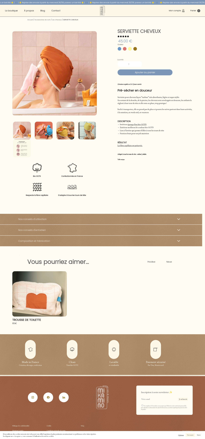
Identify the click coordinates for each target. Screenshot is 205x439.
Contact (55, 10)
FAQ (82, 426)
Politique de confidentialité (20, 426)
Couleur (120, 44)
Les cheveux (57, 20)
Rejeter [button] (199, 435)
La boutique (11, 10)
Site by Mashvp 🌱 (187, 431)
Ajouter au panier (145, 72)
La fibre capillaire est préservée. (130, 145)
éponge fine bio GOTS (137, 124)
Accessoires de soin (42, 20)
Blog (42, 10)
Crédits (49, 426)
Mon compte (175, 10)
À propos (29, 10)
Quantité (120, 60)
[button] (123, 36)
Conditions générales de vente (56, 430)
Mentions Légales (17, 430)
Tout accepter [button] (190, 435)
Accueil (30, 20)
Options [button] (181, 435)
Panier (194, 10)
